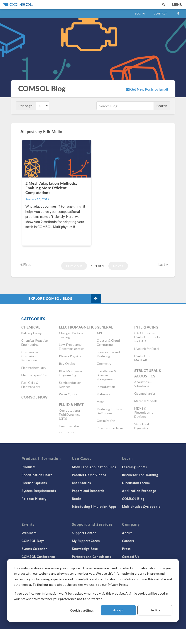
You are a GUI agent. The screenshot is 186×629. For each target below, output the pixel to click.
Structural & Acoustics (148, 373)
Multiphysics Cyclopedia (141, 506)
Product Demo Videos (89, 475)
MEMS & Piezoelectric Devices (143, 412)
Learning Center (134, 467)
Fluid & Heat (71, 404)
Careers (128, 540)
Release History (34, 498)
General (105, 327)
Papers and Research (88, 490)
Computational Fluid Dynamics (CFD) (70, 414)
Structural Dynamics (141, 426)
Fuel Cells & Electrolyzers (30, 385)
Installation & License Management (106, 375)
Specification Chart (37, 475)
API (99, 333)
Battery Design (32, 333)
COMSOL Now (34, 397)
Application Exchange (139, 490)
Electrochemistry (33, 368)
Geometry (104, 363)
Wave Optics (68, 394)
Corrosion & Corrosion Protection (30, 356)
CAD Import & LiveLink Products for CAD (147, 337)
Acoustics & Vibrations (143, 384)
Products (29, 467)
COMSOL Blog (133, 498)
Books (77, 498)
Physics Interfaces (110, 428)
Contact (160, 13)
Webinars (29, 533)
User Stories (81, 482)
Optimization (106, 421)
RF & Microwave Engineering (70, 373)
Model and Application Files (94, 467)
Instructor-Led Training (140, 475)
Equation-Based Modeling (108, 354)
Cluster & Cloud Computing (108, 342)
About (127, 533)
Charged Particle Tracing (71, 335)
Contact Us (130, 556)
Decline (155, 610)
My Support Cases (86, 540)
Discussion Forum (136, 482)
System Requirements (39, 490)
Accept (118, 610)
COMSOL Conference (38, 556)
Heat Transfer (69, 426)
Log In (140, 13)
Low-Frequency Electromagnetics (71, 347)
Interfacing (146, 327)
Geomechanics (145, 393)
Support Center (84, 533)
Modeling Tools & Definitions (109, 411)
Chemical (30, 327)
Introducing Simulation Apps (94, 506)
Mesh (101, 401)
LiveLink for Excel (146, 349)
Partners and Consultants (91, 556)
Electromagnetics (78, 327)
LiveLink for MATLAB (142, 358)
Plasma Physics (70, 356)
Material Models (145, 401)
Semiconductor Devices (70, 385)
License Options (34, 482)
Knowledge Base (85, 548)
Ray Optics (67, 363)
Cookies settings (82, 610)
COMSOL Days (33, 540)
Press (126, 548)
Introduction (106, 387)
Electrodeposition (34, 375)
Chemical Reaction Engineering (34, 342)
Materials (103, 394)
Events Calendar (34, 548)
